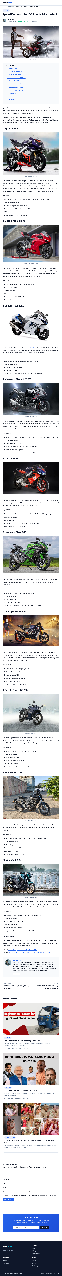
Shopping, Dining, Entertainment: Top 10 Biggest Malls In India (29, 952)
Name (4, 1183)
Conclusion (11, 99)
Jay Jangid (11, 19)
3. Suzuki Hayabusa (14, 75)
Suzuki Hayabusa (29, 347)
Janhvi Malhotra (8, 1048)
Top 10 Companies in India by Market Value (22, 950)
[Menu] (19, 2)
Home (4, 6)
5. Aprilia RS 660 (13, 81)
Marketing (35, 1266)
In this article (9, 65)
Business (34, 1260)
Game (34, 1263)
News (33, 1248)
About (42, 1273)
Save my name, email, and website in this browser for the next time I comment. (30, 1195)
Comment (6, 1179)
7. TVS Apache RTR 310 (15, 87)
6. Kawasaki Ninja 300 (15, 84)
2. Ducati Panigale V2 (14, 71)
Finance (5, 1260)
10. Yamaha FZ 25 (13, 96)
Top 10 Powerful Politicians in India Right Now (20, 1090)
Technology (6, 1263)
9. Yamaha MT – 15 (13, 93)
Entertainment (10, 1137)
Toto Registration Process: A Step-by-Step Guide (22, 1041)
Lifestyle (34, 1251)
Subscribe (44, 1227)
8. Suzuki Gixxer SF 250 (15, 90)
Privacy (57, 1273)
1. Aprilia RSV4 (12, 68)
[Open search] (15, 2)
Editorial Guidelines (50, 1273)
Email (4, 1187)
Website (5, 1191)
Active (7, 3)
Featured (9, 6)
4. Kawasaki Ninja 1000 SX (16, 78)
